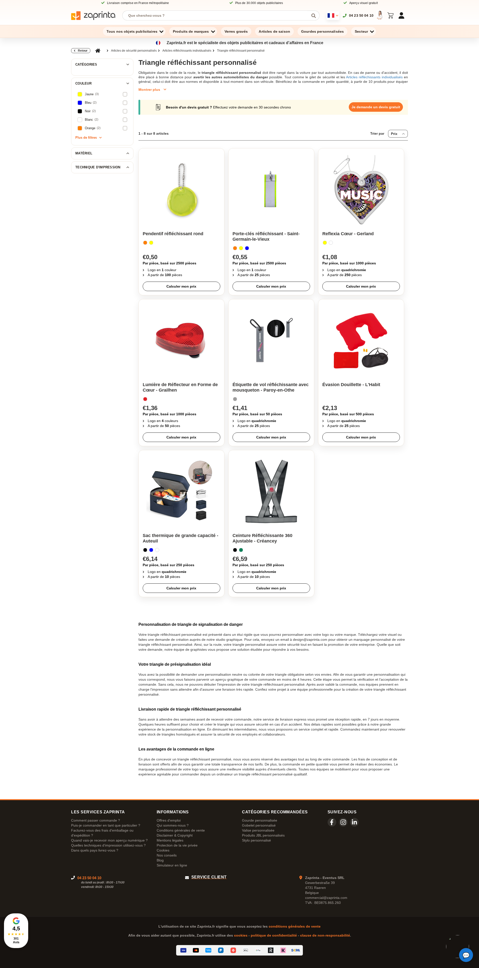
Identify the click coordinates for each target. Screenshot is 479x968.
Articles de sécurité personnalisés (134, 50)
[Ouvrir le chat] (466, 955)
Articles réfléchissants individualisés (186, 50)
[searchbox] (217, 15)
